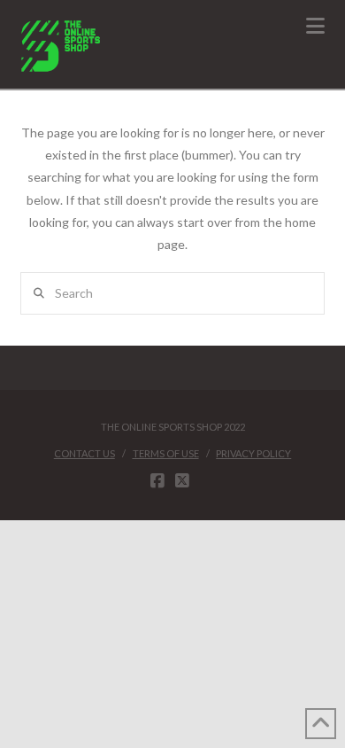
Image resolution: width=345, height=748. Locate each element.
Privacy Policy (253, 453)
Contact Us (84, 453)
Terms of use (166, 453)
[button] (315, 25)
